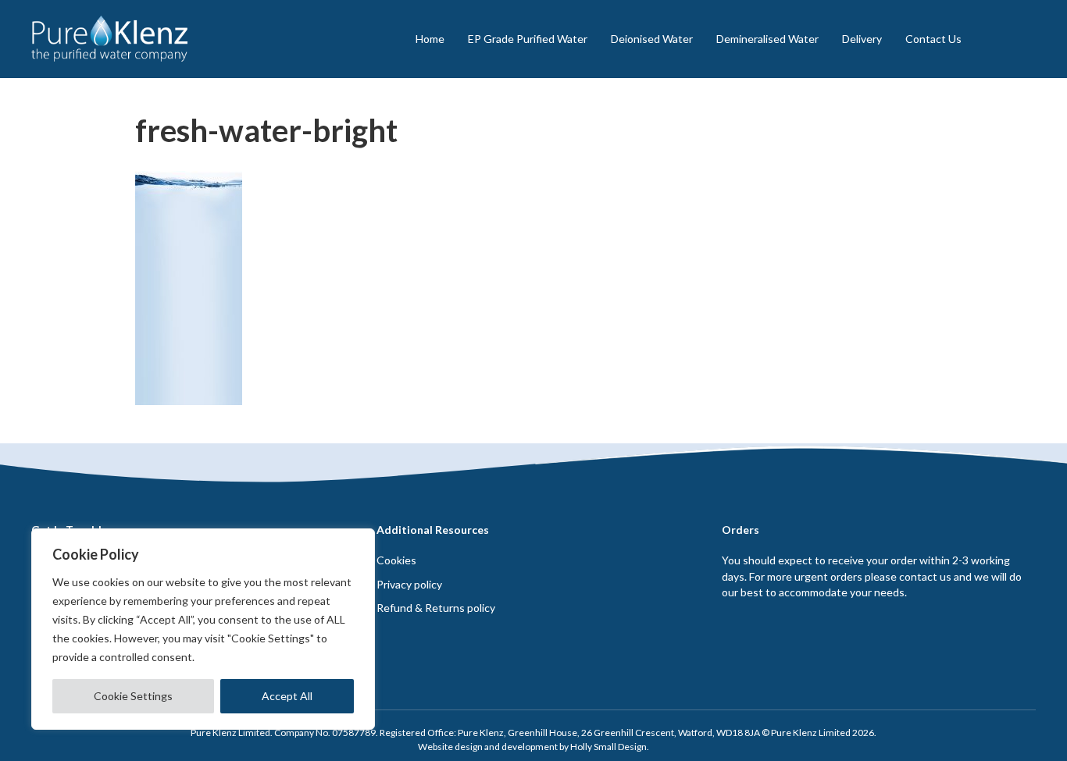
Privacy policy (409, 584)
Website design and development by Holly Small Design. (533, 746)
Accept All (287, 695)
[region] (203, 629)
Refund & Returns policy (435, 607)
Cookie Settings (133, 695)
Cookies (396, 560)
